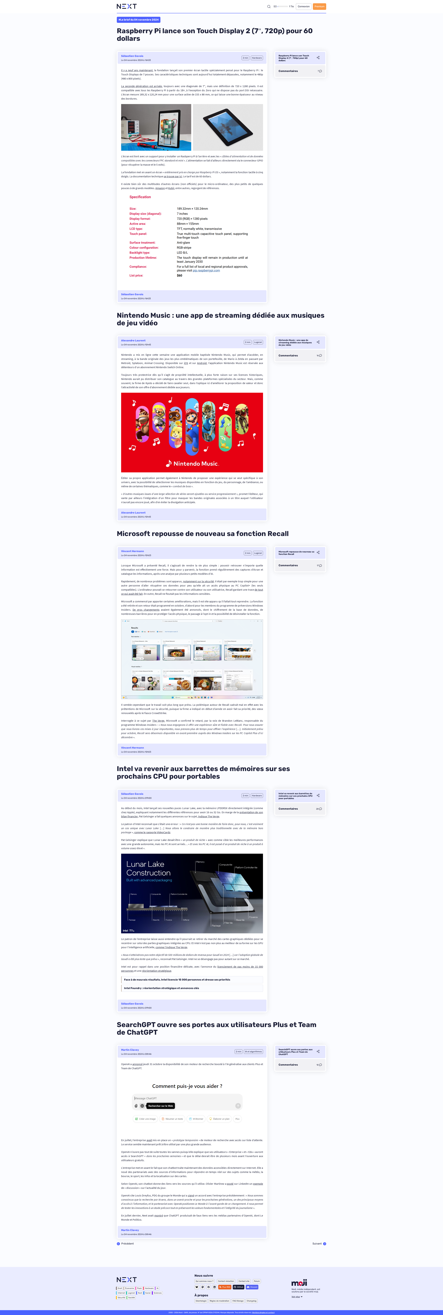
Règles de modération (219, 1301)
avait (149, 1140)
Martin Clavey (130, 1049)
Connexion (304, 6)
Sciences (158, 1293)
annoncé (137, 1064)
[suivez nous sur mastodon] (202, 1287)
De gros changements (146, 609)
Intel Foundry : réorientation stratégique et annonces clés (161, 988)
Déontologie (201, 1301)
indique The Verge (208, 816)
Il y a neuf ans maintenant (137, 70)
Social (148, 1293)
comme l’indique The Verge (171, 947)
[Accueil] (127, 6)
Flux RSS (226, 1287)
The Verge (158, 720)
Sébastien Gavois (132, 56)
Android (202, 363)
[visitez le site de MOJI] (299, 1285)
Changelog (251, 1301)
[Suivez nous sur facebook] (208, 1287)
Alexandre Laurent (133, 340)
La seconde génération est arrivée (141, 86)
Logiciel (131, 1293)
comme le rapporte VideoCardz (152, 832)
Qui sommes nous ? (204, 1281)
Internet (121, 1293)
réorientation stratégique (156, 970)
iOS (186, 363)
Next (140, 1293)
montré (158, 1215)
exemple (258, 1183)
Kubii (171, 188)
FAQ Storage (238, 1301)
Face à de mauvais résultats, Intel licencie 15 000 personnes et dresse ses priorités (177, 979)
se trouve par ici (173, 176)
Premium (319, 6)
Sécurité (121, 1298)
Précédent (127, 1243)
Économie (129, 1288)
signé (191, 1195)
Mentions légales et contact (263, 1313)
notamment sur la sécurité (198, 581)
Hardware (149, 1288)
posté (230, 1183)
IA (157, 1288)
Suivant (317, 1243)
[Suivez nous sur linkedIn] (214, 1287)
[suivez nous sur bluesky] (197, 1287)
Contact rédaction (226, 1281)
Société (131, 1298)
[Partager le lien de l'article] (318, 58)
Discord (253, 1287)
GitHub (240, 1287)
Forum (257, 1281)
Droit (120, 1288)
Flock (139, 1288)
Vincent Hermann (132, 551)
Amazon (160, 188)
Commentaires (288, 71)
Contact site (244, 1281)
